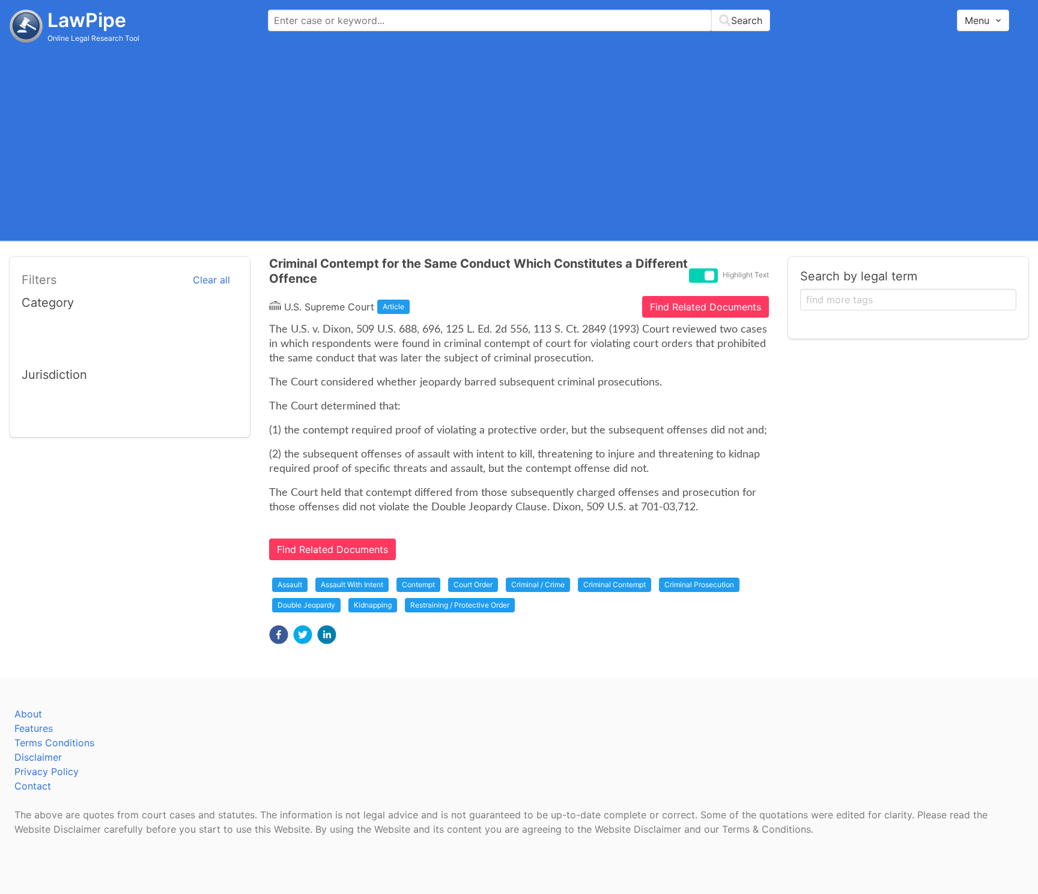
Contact (32, 786)
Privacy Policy (46, 772)
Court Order (473, 584)
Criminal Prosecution (699, 584)
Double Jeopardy (306, 604)
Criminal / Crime (538, 584)
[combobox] (519, 20)
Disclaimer (38, 757)
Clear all (211, 280)
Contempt (418, 584)
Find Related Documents (705, 307)
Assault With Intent (352, 584)
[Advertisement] (519, 141)
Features (33, 728)
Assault (290, 584)
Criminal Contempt (614, 584)
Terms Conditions (54, 743)
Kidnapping (373, 604)
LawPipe (86, 20)
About (28, 714)
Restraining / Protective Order (459, 604)
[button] (278, 634)
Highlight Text (746, 274)
